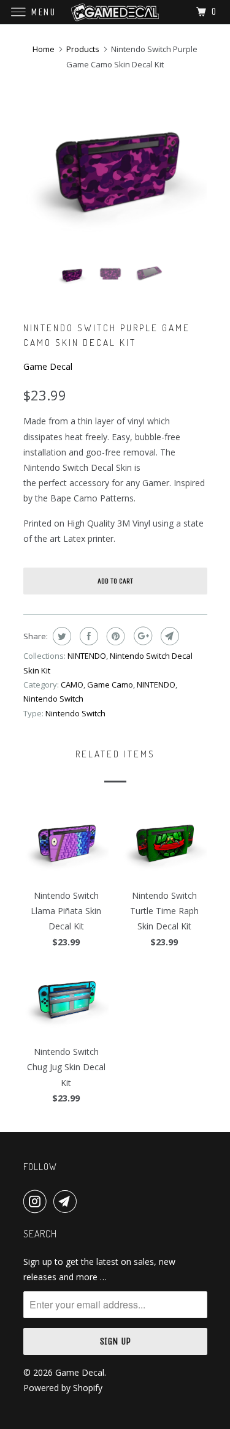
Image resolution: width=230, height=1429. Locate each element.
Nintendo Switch (53, 698)
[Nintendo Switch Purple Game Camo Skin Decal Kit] (115, 172)
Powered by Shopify (62, 1387)
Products (82, 48)
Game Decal (47, 366)
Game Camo (110, 684)
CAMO (72, 684)
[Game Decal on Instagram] (37, 1201)
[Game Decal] (115, 12)
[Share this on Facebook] (87, 636)
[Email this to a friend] (168, 636)
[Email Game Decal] (67, 1201)
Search (40, 1234)
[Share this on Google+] (141, 636)
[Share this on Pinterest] (114, 636)
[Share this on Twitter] (60, 636)
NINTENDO (86, 655)
